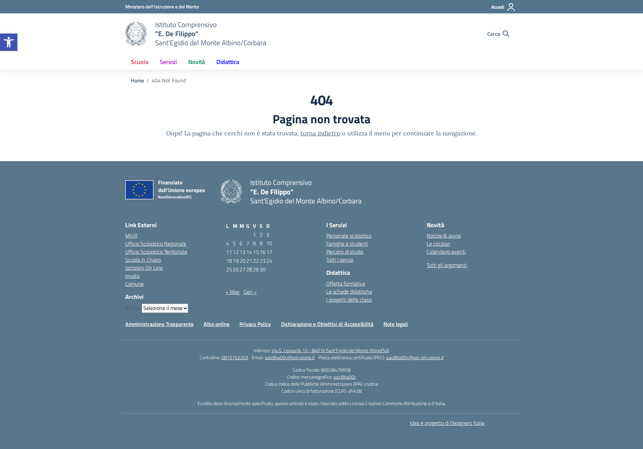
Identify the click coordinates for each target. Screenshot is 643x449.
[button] (8, 42)
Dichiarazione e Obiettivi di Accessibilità (327, 324)
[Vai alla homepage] (136, 34)
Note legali (395, 324)
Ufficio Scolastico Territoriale (156, 252)
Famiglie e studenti (347, 244)
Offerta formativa (345, 283)
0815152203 (234, 357)
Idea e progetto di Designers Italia (447, 423)
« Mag (232, 292)
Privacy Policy (255, 324)
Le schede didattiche (349, 291)
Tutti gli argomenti (447, 265)
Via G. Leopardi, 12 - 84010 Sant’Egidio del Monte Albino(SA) (330, 350)
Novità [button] (196, 61)
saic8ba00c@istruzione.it (290, 357)
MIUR (131, 236)
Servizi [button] (168, 61)
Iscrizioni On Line (144, 268)
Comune (134, 284)
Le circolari (438, 244)
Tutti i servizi (339, 260)
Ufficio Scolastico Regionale (155, 244)
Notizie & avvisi (444, 236)
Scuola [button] (139, 61)
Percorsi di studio (344, 252)
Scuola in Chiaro (143, 260)
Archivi (132, 308)
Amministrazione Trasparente (159, 324)
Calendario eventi (446, 252)
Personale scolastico (348, 236)
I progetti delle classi (349, 300)
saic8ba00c (345, 376)
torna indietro (320, 133)
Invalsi (132, 276)
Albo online (216, 324)
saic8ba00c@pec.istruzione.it (415, 357)
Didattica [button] (227, 61)
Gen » (250, 292)
